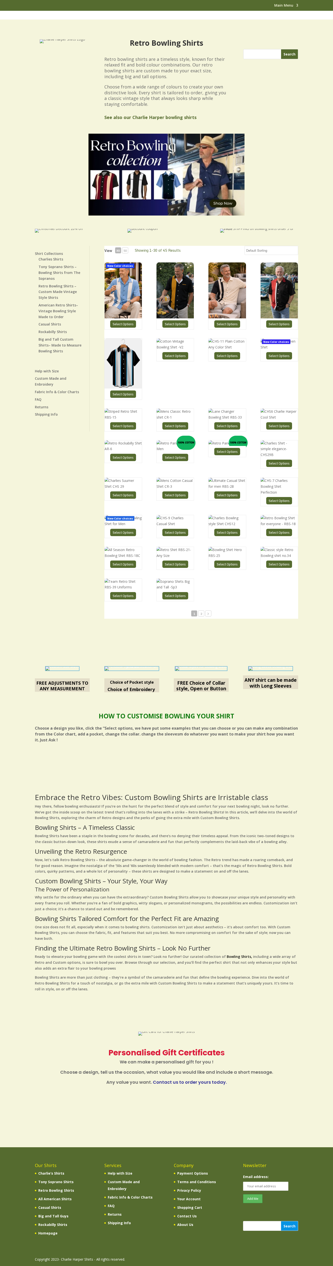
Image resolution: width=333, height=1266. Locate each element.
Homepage (48, 1233)
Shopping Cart (189, 1207)
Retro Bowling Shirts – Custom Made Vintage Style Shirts (58, 292)
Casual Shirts (50, 324)
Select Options (123, 324)
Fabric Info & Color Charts (57, 392)
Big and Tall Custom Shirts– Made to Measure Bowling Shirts (60, 345)
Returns (41, 407)
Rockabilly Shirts (53, 331)
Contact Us (187, 1216)
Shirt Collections (49, 253)
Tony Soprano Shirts (56, 1181)
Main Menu (283, 6)
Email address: (256, 1176)
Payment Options (192, 1173)
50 (125, 250)
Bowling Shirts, (239, 956)
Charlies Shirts (51, 259)
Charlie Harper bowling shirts (164, 117)
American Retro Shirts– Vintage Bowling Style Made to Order (58, 311)
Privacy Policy (189, 1190)
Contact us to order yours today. (190, 1082)
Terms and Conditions (196, 1181)
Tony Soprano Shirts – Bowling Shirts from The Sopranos (59, 272)
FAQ (38, 399)
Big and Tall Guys (53, 1216)
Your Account (189, 1199)
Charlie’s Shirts (51, 1173)
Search (289, 1226)
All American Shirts (55, 1199)
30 (118, 250)
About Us (185, 1224)
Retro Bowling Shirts (56, 1190)
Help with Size (47, 371)
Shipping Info (46, 414)
